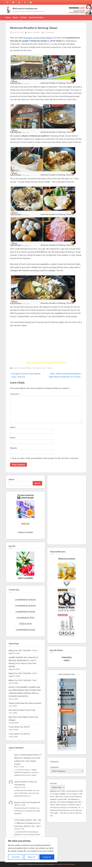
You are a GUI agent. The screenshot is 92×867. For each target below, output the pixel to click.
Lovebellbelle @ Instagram (25, 599)
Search (11, 479)
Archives (53, 783)
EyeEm (66, 660)
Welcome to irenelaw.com (24, 8)
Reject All (31, 857)
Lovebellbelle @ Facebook (25, 605)
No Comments (49, 32)
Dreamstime (67, 657)
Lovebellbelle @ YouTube (25, 611)
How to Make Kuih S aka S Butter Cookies (27, 761)
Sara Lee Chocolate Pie (31, 802)
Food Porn (16, 368)
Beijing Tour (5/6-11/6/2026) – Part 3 (23, 650)
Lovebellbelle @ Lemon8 (25, 629)
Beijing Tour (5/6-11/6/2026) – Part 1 (23, 680)
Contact (23, 17)
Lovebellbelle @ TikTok (25, 617)
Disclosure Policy (36, 17)
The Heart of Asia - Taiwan (42, 368)
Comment (15, 394)
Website (13, 448)
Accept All (47, 857)
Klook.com (25, 524)
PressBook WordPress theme (65, 864)
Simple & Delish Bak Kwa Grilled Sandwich (25, 703)
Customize (16, 857)
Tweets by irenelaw (25, 532)
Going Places (26, 368)
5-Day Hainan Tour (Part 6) (19, 727)
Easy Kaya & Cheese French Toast (22, 710)
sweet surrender (33, 32)
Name (13, 427)
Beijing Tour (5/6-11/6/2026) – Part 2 (23, 673)
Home (8, 17)
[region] (31, 849)
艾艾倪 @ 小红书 (25, 623)
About (15, 17)
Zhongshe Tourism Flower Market (38, 38)
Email (13, 438)
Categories (54, 767)
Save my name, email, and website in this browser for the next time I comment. (45, 458)
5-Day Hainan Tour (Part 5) (19, 734)
